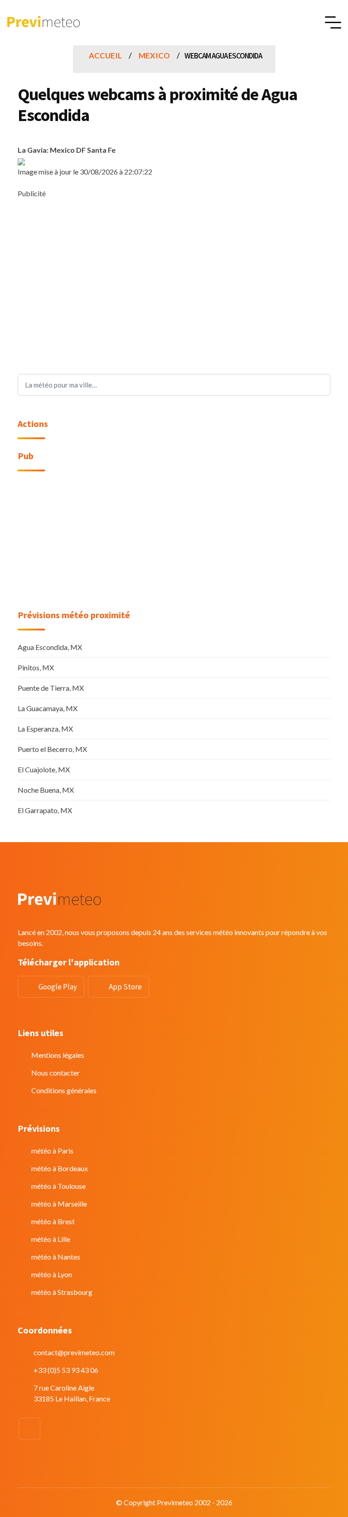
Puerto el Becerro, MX (52, 749)
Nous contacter (55, 1072)
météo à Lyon (51, 1274)
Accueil (105, 55)
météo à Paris (52, 1150)
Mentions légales (57, 1055)
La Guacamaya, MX (47, 708)
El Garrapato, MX (45, 810)
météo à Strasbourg (61, 1292)
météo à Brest (53, 1221)
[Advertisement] (174, 262)
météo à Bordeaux (59, 1168)
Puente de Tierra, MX (51, 687)
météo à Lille (50, 1239)
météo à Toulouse (58, 1186)
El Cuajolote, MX (44, 769)
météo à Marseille (59, 1203)
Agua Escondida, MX (50, 647)
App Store (125, 987)
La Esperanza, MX (45, 728)
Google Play (58, 987)
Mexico (154, 55)
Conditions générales (64, 1090)
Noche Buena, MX (46, 789)
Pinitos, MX (36, 667)
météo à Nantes (55, 1256)
